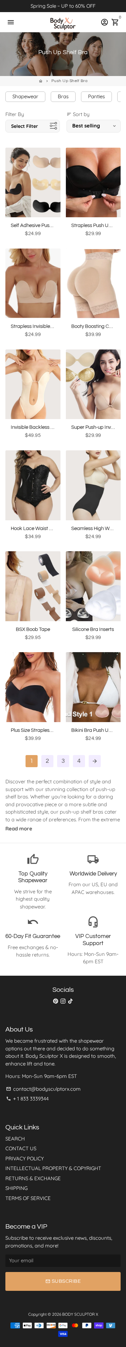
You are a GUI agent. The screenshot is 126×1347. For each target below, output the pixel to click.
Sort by (78, 114)
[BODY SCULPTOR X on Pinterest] (55, 1001)
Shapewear (25, 96)
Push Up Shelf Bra (69, 81)
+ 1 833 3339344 (27, 1098)
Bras (63, 96)
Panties (96, 96)
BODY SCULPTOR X (80, 1314)
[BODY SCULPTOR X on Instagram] (63, 1001)
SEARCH (15, 1138)
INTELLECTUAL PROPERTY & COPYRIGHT (53, 1168)
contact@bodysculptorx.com (43, 1089)
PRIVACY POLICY (24, 1158)
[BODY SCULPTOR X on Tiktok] (70, 1001)
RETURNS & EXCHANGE (33, 1178)
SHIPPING (16, 1188)
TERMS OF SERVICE (28, 1198)
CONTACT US (20, 1148)
